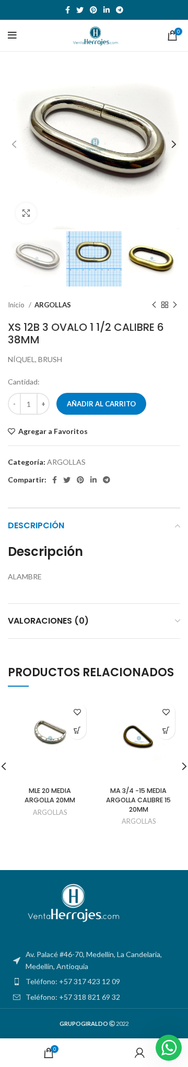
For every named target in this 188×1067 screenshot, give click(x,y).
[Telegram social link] (119, 10)
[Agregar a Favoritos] (77, 712)
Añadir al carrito (101, 404)
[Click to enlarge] (26, 213)
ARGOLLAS (52, 305)
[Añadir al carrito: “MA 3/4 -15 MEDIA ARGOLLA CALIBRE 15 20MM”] (166, 730)
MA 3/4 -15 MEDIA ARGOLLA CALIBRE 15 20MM (138, 799)
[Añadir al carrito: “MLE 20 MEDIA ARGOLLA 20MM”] (77, 730)
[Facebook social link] (67, 10)
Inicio (17, 305)
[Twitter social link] (80, 10)
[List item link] (94, 981)
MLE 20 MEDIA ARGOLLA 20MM (50, 795)
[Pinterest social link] (93, 10)
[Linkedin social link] (106, 10)
